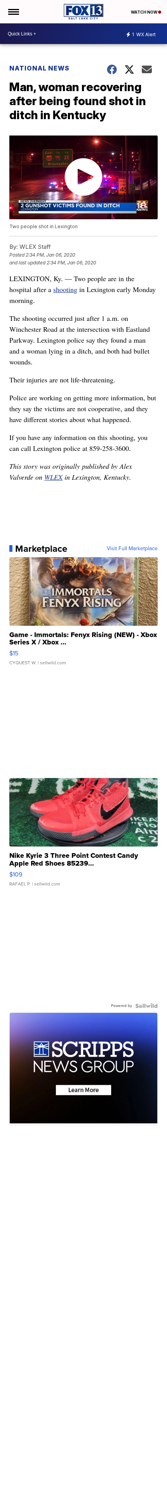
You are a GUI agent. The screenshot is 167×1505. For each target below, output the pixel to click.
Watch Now (144, 12)
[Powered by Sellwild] (146, 1006)
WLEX (53, 477)
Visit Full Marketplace (132, 548)
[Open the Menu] (13, 11)
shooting (65, 289)
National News (39, 68)
